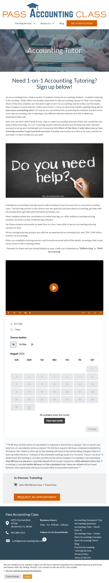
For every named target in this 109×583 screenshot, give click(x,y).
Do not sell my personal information (23, 571)
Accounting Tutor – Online (87, 533)
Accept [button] (27, 576)
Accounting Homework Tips (88, 520)
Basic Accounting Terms (86, 540)
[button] (34, 23)
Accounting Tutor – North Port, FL (87, 528)
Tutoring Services (83, 550)
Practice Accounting (84, 547)
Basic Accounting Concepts (88, 537)
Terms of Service (83, 557)
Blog (77, 543)
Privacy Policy (81, 554)
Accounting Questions (85, 523)
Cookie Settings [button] (12, 576)
